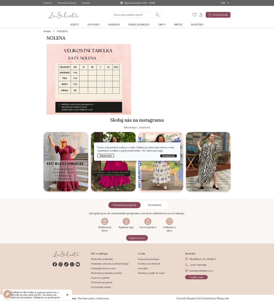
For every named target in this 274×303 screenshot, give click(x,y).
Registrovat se (137, 237)
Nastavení (106, 155)
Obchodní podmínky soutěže (106, 273)
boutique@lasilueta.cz (201, 270)
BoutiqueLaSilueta (55, 264)
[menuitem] (74, 25)
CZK (223, 2)
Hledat (157, 15)
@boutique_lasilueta (137, 127)
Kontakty (143, 268)
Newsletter (155, 205)
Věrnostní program (67, 3)
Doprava (48, 3)
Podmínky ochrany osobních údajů (110, 263)
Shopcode (223, 298)
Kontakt (86, 3)
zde (161, 150)
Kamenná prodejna (148, 259)
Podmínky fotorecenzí (103, 268)
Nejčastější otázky (101, 287)
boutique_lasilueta (60, 264)
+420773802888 (72, 264)
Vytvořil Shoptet (186, 298)
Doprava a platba (100, 277)
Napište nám (196, 277)
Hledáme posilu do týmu (151, 273)
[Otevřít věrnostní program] (7, 294)
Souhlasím (168, 155)
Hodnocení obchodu (149, 263)
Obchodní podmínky (102, 259)
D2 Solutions (207, 298)
